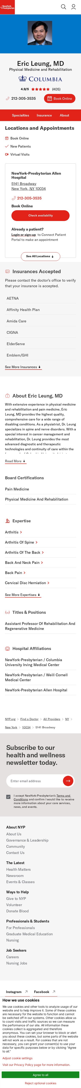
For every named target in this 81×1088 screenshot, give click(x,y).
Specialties (20, 115)
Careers (12, 957)
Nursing (12, 940)
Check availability (40, 215)
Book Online (63, 98)
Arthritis (11, 532)
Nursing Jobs (16, 963)
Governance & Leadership (27, 840)
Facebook (41, 992)
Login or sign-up (23, 235)
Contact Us (15, 852)
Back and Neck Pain (22, 562)
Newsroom (15, 875)
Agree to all (40, 1075)
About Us (13, 834)
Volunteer (14, 904)
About (64, 115)
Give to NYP (16, 898)
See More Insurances (21, 367)
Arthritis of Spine (19, 542)
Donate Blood (17, 911)
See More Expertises (20, 595)
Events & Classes (20, 881)
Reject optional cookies (40, 1083)
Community (15, 846)
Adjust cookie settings (17, 1058)
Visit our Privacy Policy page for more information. (36, 1064)
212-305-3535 (23, 98)
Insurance (44, 115)
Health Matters (18, 869)
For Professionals (20, 927)
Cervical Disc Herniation (25, 582)
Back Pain (13, 572)
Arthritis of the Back (22, 552)
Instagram (14, 992)
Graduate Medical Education (29, 934)
